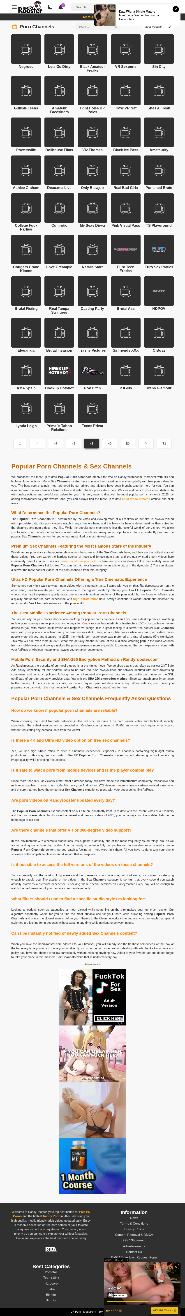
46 (55, 444)
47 (73, 444)
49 (109, 444)
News (134, 1218)
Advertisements (134, 1246)
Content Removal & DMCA (134, 1234)
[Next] (146, 444)
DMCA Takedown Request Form (134, 1257)
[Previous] (37, 444)
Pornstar (51, 1272)
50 (128, 444)
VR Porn (76, 1311)
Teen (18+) (51, 1277)
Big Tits (51, 1300)
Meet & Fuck (92, 17)
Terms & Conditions (134, 1223)
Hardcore (51, 1283)
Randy (86, 623)
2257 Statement (134, 1240)
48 (91, 444)
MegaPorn (89, 1311)
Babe (51, 1289)
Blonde (51, 1294)
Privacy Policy (134, 1229)
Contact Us (134, 1252)
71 (164, 444)
